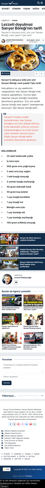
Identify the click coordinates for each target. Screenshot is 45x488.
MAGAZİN (7, 459)
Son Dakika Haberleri (12, 445)
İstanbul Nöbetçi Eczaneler (14, 431)
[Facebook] (10, 424)
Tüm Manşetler (10, 443)
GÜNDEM (16, 9)
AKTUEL (32, 456)
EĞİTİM (22, 456)
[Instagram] (22, 424)
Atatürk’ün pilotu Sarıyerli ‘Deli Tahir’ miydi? (32, 308)
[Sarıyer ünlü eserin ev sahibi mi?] (12, 319)
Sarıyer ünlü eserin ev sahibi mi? (10, 327)
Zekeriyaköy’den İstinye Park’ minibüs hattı (10, 308)
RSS (7, 469)
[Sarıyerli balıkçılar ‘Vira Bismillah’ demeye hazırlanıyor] (33, 338)
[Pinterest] (18, 424)
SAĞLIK (36, 9)
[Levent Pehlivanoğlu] (7, 279)
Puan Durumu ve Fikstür (13, 441)
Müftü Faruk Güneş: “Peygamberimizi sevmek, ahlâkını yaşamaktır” (11, 347)
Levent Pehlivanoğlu (22, 277)
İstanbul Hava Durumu (13, 433)
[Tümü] (42, 396)
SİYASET (6, 9)
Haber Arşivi (9, 448)
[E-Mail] (16, 282)
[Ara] (38, 3)
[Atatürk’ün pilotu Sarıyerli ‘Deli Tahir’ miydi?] (33, 300)
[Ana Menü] (42, 3)
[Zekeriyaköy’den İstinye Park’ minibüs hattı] (12, 300)
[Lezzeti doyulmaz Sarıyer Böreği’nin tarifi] (22, 57)
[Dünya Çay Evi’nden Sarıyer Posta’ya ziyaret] (33, 319)
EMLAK (27, 459)
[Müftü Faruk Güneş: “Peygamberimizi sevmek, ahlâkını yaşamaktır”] (12, 338)
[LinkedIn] (26, 424)
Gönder (6, 383)
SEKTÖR (17, 459)
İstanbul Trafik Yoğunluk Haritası (16, 438)
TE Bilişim (28, 476)
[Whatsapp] (34, 424)
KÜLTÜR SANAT (10, 456)
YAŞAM (26, 9)
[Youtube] (30, 424)
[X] (14, 424)
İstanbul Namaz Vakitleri (13, 436)
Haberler (5, 20)
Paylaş (6, 73)
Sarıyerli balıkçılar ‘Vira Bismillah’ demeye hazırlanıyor (32, 347)
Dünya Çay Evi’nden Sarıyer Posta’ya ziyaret (32, 327)
